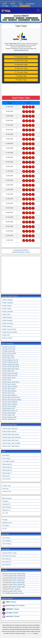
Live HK (21, 4)
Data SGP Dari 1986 (10, 353)
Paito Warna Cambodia (10, 386)
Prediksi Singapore (7, 300)
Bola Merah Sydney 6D (10, 410)
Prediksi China (6, 314)
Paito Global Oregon (10, 413)
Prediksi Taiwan (6, 308)
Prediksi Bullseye (7, 317)
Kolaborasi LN (6, 510)
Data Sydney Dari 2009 (10, 373)
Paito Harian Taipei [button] (22, 60)
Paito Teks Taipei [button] (21, 68)
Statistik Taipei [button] (21, 76)
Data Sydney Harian (10, 377)
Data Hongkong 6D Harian (11, 364)
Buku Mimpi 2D (6, 559)
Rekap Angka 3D (7, 467)
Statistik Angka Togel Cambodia (11, 443)
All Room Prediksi (7, 338)
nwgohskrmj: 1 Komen (12, 616)
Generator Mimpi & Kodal (9, 553)
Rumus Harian (6, 458)
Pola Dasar (5, 488)
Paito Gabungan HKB (10, 417)
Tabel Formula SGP (9, 347)
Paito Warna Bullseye (10, 391)
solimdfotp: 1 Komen (12, 613)
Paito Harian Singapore (10, 404)
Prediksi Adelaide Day (19, 575)
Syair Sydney (6, 538)
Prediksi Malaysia (7, 326)
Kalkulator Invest (7, 522)
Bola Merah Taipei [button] (22, 64)
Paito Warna (5, 455)
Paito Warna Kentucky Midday (12, 399)
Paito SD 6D (7, 380)
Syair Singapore (6, 541)
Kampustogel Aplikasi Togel (10, 1)
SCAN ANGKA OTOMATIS (21, 250)
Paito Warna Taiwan (9, 388)
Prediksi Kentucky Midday (9, 332)
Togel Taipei (21, 26)
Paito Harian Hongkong (10, 402)
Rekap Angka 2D (7, 464)
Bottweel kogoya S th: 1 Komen (15, 605)
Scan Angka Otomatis (8, 461)
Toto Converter (6, 479)
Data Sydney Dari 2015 (10, 375)
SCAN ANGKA (25, 6)
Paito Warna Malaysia (10, 395)
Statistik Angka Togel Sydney (10, 434)
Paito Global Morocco (10, 419)
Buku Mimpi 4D (6, 564)
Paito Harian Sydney (10, 406)
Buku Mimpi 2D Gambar (9, 556)
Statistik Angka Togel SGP (9, 428)
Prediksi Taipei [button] (22, 80)
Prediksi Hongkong (7, 302)
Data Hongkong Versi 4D (11, 360)
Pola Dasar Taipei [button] (22, 72)
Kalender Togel (6, 485)
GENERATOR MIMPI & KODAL (21, 252)
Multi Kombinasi (6, 507)
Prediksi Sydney (7, 305)
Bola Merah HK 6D (9, 408)
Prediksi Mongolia (7, 320)
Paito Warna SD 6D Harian (11, 382)
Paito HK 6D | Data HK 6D (11, 366)
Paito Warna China (9, 393)
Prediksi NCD (6, 335)
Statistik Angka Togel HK (9, 431)
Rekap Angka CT (7, 473)
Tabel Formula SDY (9, 351)
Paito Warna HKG (9, 371)
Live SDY (4, 4)
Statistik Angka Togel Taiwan (10, 440)
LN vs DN (5, 513)
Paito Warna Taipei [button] (22, 57)
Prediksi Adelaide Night (18, 573)
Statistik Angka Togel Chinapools (11, 437)
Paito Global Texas (9, 415)
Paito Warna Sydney (10, 384)
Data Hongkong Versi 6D (11, 362)
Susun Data (5, 525)
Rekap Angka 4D (7, 470)
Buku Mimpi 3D (6, 561)
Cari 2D (4, 528)
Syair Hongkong (6, 543)
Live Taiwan (5, 6)
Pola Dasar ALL (6, 491)
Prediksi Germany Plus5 (9, 329)
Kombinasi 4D (6, 504)
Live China (15, 6)
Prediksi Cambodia (7, 311)
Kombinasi (5, 501)
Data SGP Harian (9, 355)
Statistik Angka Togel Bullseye (11, 446)
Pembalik (5, 519)
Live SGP (12, 4)
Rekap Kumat (6, 476)
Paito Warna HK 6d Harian (11, 369)
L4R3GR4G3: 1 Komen (12, 609)
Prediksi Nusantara (7, 323)
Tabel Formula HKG (9, 349)
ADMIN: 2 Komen (11, 602)
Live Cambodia (30, 4)
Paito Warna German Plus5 (12, 397)
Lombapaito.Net (29, 633)
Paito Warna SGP (9, 358)
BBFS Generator (7, 498)
